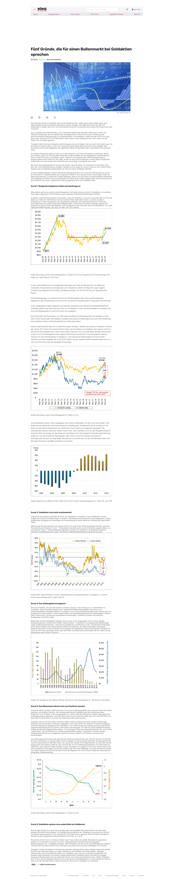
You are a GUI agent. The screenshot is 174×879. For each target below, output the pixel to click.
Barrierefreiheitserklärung (73, 875)
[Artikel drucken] (39, 117)
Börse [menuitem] (35, 14)
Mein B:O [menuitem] (137, 14)
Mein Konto (137, 9)
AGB (94, 875)
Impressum (132, 875)
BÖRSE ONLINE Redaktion (48, 864)
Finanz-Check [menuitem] (74, 14)
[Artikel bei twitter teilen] (55, 117)
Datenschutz (86, 875)
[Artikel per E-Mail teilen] (32, 117)
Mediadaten (141, 875)
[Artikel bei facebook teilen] (47, 117)
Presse (100, 875)
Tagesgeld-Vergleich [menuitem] (116, 14)
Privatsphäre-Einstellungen (112, 875)
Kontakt (124, 875)
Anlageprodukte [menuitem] (53, 14)
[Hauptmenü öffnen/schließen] (34, 9)
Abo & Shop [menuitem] (95, 14)
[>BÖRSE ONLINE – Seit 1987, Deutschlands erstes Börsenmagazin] (42, 9)
